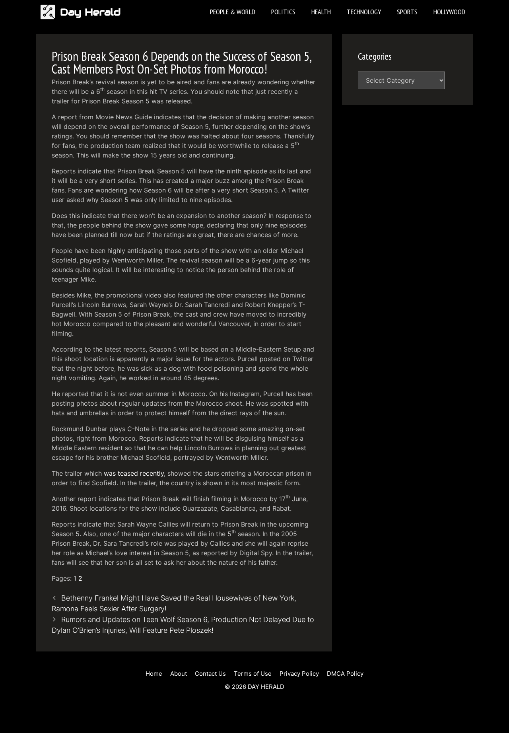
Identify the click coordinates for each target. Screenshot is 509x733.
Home (154, 673)
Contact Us (210, 673)
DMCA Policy (345, 673)
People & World (232, 11)
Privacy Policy (299, 673)
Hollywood (449, 11)
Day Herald (90, 12)
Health (321, 11)
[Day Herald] (50, 12)
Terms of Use (253, 673)
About (178, 673)
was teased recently (134, 473)
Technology (364, 11)
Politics (283, 11)
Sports (407, 11)
